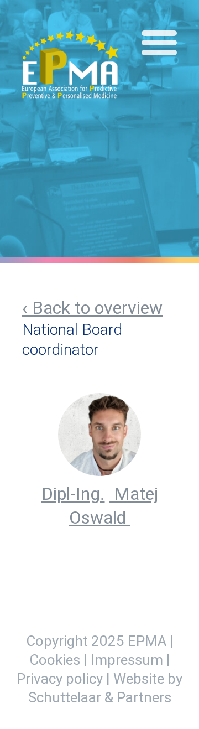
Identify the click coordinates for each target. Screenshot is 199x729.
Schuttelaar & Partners (99, 697)
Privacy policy (60, 678)
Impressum (127, 660)
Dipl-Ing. (73, 493)
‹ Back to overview (92, 307)
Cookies (54, 660)
